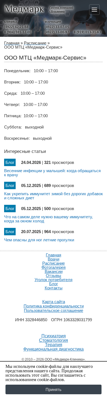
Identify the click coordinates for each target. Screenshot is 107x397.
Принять (53, 389)
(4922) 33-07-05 (57, 27)
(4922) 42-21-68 (16, 27)
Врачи (53, 259)
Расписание (53, 263)
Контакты (54, 288)
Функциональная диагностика (53, 349)
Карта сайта (53, 301)
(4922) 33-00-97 (57, 32)
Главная (53, 255)
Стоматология (53, 340)
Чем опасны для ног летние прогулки (39, 239)
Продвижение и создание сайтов (53, 294)
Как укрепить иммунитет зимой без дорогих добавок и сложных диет (53, 195)
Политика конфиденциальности (54, 306)
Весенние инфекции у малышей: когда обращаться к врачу (52, 172)
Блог (53, 284)
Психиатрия (53, 336)
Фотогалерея (53, 267)
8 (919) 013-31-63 (87, 32)
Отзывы (53, 275)
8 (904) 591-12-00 (17, 32)
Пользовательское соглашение (53, 310)
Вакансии (54, 271)
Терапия (53, 345)
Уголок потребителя (53, 280)
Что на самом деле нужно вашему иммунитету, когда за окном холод (48, 218)
